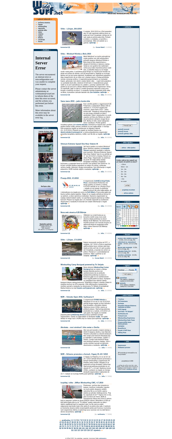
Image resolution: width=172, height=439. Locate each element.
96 (70, 428)
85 (99, 426)
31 (80, 422)
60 (94, 424)
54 (80, 424)
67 (111, 424)
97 (72, 428)
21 (111, 420)
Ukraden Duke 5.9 (124, 251)
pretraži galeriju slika (125, 133)
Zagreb (118, 224)
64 (104, 424)
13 (92, 420)
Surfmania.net (123, 313)
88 (106, 426)
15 (97, 420)
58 (89, 424)
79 (85, 426)
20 (109, 420)
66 (109, 424)
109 (110, 428)
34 (87, 422)
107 (103, 428)
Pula (117, 212)
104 (93, 428)
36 (92, 422)
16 (99, 420)
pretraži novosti (123, 129)
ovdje (98, 317)
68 (114, 424)
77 (80, 426)
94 (65, 428)
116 (88, 430)
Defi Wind (91, 192)
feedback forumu (132, 369)
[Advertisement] (99, 19)
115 (85, 430)
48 (65, 424)
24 (63, 422)
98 (75, 428)
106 (100, 428)
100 (80, 428)
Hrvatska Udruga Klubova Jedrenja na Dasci (127, 306)
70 (63, 426)
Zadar (118, 222)
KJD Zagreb (122, 309)
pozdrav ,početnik (124, 255)
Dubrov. (118, 210)
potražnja (123, 278)
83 (94, 426)
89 (109, 426)
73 (70, 426)
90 (111, 426)
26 (68, 422)
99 (77, 428)
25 (65, 422)
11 (87, 420)
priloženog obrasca (78, 315)
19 (107, 420)
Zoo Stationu (94, 92)
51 (73, 424)
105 (96, 428)
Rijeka (118, 214)
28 (73, 422)
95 (67, 428)
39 (99, 422)
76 (77, 426)
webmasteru (102, 438)
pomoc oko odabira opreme (128, 238)
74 (73, 426)
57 (87, 424)
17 (102, 420)
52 (75, 424)
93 (63, 428)
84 (97, 426)
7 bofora (121, 299)
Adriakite (121, 326)
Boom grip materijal (125, 247)
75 (75, 426)
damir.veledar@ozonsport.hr (71, 132)
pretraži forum (123, 131)
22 (114, 420)
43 (109, 422)
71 (65, 426)
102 (86, 428)
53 (77, 424)
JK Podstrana (123, 301)
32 (82, 422)
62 (99, 424)
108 (106, 428)
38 (97, 422)
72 (68, 426)
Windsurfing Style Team (126, 320)
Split (117, 216)
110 (113, 428)
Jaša (102, 95)
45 (114, 422)
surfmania (101, 414)
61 (97, 424)
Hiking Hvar (122, 332)
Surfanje (121, 303)
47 (63, 424)
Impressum (122, 345)
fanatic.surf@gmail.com (86, 288)
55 (82, 424)
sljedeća (97, 430)
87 (104, 426)
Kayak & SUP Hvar (124, 330)
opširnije (92, 43)
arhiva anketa (128, 193)
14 (95, 420)
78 (82, 426)
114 (82, 430)
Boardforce (122, 328)
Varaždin (119, 218)
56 (85, 424)
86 (102, 426)
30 (77, 422)
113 (78, 430)
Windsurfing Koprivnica (126, 318)
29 (75, 422)
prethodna (65, 420)
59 (92, 424)
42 (106, 422)
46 (60, 424)
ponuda (123, 283)
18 (104, 420)
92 (60, 428)
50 (70, 424)
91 (114, 426)
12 (90, 420)
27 (70, 422)
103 (90, 428)
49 (68, 424)
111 (72, 430)
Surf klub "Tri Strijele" (125, 311)
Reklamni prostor (124, 347)
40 (102, 422)
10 (85, 420)
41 (104, 422)
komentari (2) (65, 258)
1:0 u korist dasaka (80, 125)
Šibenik (118, 220)
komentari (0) (65, 47)
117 (91, 430)
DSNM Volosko (99, 300)
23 (60, 422)
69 (60, 426)
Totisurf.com (122, 316)
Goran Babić (100, 47)
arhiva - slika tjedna (128, 147)
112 (75, 430)
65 (106, 424)
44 (111, 422)
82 (92, 426)
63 (102, 424)
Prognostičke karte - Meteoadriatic (125, 323)
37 (94, 422)
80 (87, 426)
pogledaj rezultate (128, 190)
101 (83, 428)
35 (89, 422)
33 (85, 422)
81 (89, 426)
